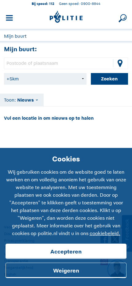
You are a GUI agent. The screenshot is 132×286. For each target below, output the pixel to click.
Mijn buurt (15, 36)
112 (51, 3)
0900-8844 (90, 3)
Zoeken (109, 79)
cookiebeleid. (105, 233)
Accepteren (66, 251)
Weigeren (66, 270)
